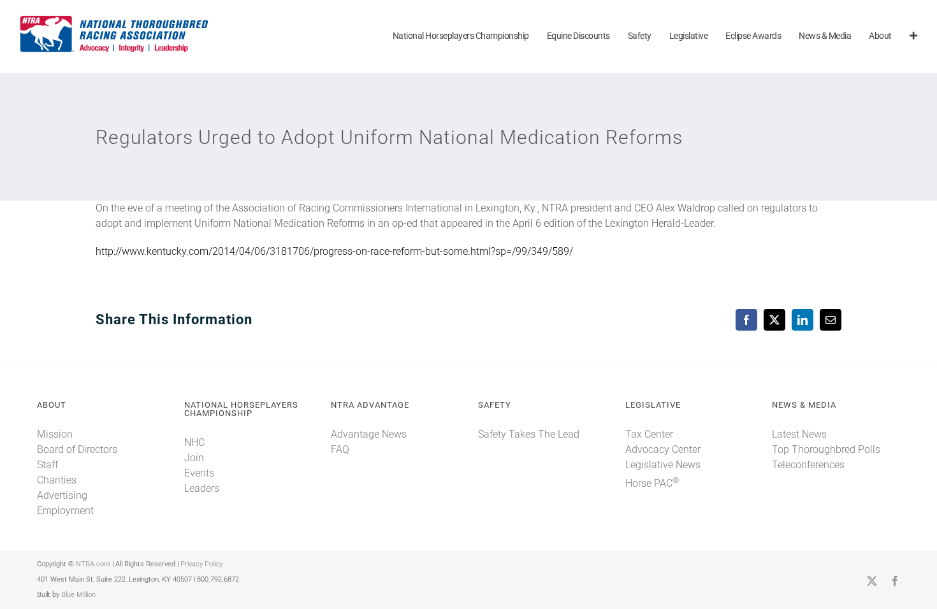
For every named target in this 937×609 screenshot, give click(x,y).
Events (199, 473)
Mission (55, 434)
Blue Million (78, 595)
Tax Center (649, 434)
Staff (47, 465)
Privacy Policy (201, 564)
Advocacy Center (663, 449)
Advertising (62, 495)
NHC (194, 442)
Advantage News (369, 434)
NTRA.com (93, 564)
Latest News (799, 434)
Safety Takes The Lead (528, 434)
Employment (65, 511)
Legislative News (663, 465)
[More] (913, 37)
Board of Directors (77, 449)
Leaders (201, 488)
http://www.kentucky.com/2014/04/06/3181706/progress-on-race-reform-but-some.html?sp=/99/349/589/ (334, 251)
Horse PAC (652, 483)
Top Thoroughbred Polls (826, 449)
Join (194, 458)
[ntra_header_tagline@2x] (114, 19)
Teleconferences (808, 465)
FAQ (340, 449)
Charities (56, 480)
